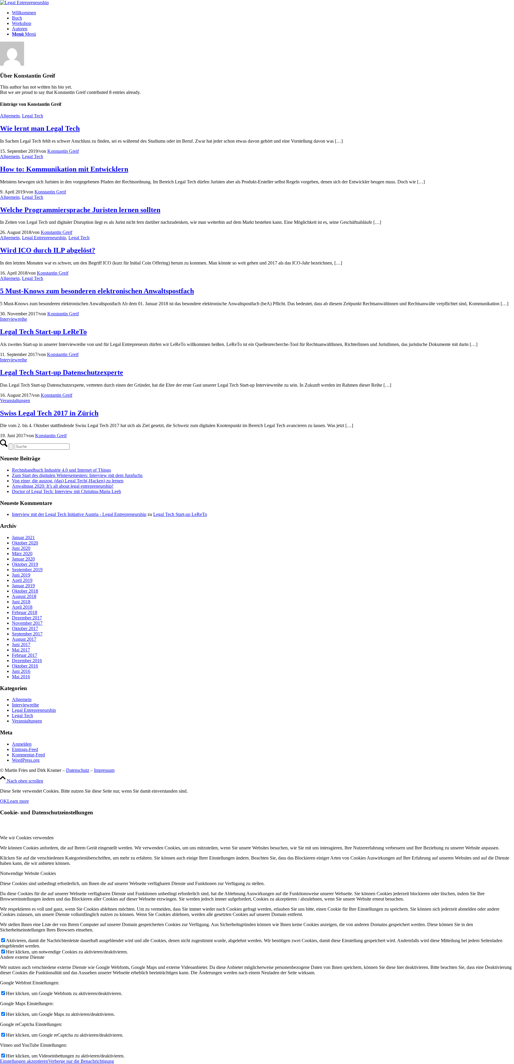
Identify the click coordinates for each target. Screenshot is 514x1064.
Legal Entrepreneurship (44, 237)
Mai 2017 (21, 649)
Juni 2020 (21, 548)
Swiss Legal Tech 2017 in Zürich (49, 413)
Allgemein (10, 115)
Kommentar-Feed (28, 754)
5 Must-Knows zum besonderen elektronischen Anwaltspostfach (97, 291)
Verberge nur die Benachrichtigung (81, 1061)
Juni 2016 (21, 671)
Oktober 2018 (25, 591)
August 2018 (24, 596)
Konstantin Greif (63, 151)
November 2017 (27, 623)
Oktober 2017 (25, 628)
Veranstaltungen (15, 400)
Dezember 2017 (27, 617)
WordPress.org (26, 760)
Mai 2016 (21, 676)
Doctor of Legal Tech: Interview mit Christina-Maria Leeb (66, 491)
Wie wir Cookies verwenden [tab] (27, 837)
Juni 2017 (21, 644)
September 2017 (27, 633)
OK (3, 801)
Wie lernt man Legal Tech (40, 128)
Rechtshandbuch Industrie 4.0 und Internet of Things (61, 470)
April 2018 (22, 607)
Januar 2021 (23, 537)
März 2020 (22, 553)
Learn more (18, 801)
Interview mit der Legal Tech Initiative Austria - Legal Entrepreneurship (79, 514)
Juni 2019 (21, 574)
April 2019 (22, 580)
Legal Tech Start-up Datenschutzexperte (61, 372)
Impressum (104, 770)
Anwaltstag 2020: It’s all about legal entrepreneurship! (62, 486)
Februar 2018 (24, 612)
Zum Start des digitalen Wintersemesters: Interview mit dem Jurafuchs (77, 475)
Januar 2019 (23, 585)
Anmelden (22, 744)
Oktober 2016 (25, 665)
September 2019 (27, 569)
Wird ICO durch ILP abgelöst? (47, 250)
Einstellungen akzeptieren (24, 1061)
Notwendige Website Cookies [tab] (28, 873)
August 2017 (24, 639)
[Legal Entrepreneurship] (24, 2)
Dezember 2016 (27, 660)
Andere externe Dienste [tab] (22, 957)
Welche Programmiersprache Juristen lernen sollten (80, 210)
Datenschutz (77, 770)
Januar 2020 (23, 558)
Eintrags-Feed (25, 749)
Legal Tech (32, 115)
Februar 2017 (24, 655)
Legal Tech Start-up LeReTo (43, 332)
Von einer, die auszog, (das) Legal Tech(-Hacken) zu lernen (67, 480)
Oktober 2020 (25, 542)
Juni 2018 (21, 601)
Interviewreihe (13, 319)
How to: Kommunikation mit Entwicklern (64, 169)
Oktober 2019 (25, 564)
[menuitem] (263, 12)
